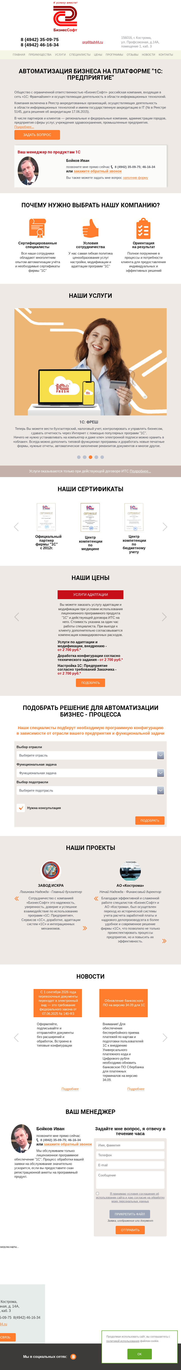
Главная (19, 54)
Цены (98, 54)
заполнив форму (135, 177)
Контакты (166, 54)
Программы (114, 54)
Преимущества (40, 54)
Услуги (60, 54)
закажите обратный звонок (98, 171)
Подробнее (70, 1089)
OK (140, 1354)
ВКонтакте (73, 1357)
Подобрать (90, 683)
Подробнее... (24, 127)
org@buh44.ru (92, 42)
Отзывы (132, 54)
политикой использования (123, 1341)
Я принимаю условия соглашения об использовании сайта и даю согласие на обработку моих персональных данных (130, 1197)
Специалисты (79, 54)
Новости (148, 54)
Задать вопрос (37, 135)
